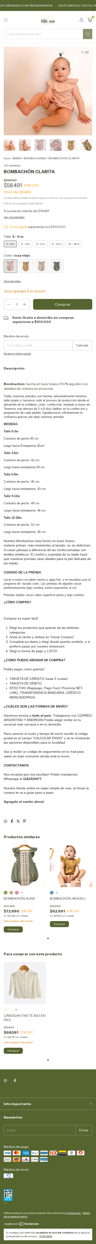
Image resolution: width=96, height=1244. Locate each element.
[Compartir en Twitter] (18, 821)
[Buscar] (87, 34)
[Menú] (6, 20)
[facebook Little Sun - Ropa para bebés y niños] (15, 1081)
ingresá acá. (73, 1213)
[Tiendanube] (22, 1225)
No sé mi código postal (17, 353)
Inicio (7, 158)
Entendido (45, 1236)
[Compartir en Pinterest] (24, 821)
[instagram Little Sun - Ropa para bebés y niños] (5, 1081)
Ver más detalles (14, 217)
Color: (17, 255)
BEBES (17, 158)
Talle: (14, 236)
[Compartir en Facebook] (12, 821)
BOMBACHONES (35, 158)
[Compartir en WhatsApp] (6, 821)
